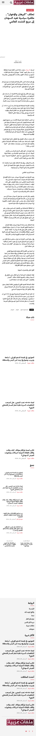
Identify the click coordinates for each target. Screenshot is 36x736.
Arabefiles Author (18, 62)
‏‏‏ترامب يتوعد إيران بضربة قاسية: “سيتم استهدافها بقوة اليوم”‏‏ (26, 544)
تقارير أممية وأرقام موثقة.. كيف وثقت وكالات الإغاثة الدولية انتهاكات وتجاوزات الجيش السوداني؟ (19, 453)
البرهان (17, 310)
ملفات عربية (30, 363)
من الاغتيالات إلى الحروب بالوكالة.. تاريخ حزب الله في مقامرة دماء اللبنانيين (9, 544)
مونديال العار (19, 519)
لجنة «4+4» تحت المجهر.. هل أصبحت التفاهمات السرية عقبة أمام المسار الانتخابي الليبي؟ (18, 405)
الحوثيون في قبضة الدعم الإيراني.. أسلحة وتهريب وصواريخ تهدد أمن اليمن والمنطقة (18, 358)
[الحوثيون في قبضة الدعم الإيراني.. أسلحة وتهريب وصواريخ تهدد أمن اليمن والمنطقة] (18, 338)
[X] (28, 28)
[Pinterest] (24, 28)
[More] (15, 28)
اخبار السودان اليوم (24, 310)
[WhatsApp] (19, 28)
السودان (27, 70)
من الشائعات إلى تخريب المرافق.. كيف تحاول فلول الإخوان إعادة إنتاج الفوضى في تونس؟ (13, 528)
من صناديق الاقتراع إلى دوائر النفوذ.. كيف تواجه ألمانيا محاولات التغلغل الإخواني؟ (13, 515)
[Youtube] (26, 731)
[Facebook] (32, 28)
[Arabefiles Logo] (23, 2)
